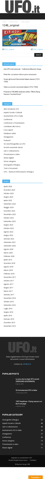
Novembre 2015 (10, 326)
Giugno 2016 (8, 312)
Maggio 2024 (9, 207)
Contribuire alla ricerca (12, 126)
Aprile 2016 (8, 315)
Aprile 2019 (8, 260)
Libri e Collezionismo (11, 151)
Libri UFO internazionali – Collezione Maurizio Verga (22, 69)
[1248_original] (19, 46)
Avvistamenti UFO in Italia (13, 116)
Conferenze (8, 119)
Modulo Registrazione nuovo (18, 460)
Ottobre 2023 (9, 218)
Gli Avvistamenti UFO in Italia (26, 390)
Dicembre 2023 (9, 211)
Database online (10, 133)
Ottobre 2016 (9, 301)
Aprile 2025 (8, 200)
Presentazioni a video (12, 154)
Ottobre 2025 (9, 193)
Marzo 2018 (8, 270)
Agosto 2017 (8, 284)
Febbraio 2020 (9, 256)
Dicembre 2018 (9, 263)
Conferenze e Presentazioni (14, 123)
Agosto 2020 (8, 249)
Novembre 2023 (10, 214)
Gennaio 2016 (9, 319)
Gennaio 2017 (9, 294)
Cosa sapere (8, 130)
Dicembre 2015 (9, 322)
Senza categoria (10, 161)
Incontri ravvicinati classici (13, 147)
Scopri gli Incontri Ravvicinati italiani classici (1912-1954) (22, 80)
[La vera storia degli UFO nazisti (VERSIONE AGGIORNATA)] (8, 382)
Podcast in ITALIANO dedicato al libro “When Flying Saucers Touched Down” (22, 93)
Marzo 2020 (8, 253)
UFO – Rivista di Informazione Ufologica (19, 172)
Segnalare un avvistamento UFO (21, 458)
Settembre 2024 (10, 204)
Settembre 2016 (10, 305)
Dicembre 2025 (9, 190)
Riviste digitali (9, 158)
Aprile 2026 (8, 186)
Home (4, 22)
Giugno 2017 (8, 287)
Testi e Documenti (11, 168)
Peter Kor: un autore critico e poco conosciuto (20, 74)
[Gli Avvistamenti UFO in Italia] (8, 393)
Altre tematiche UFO (11, 109)
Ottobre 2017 (9, 281)
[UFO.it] (22, 6)
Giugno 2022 (8, 235)
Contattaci (33, 460)
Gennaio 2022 (9, 239)
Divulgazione (8, 137)
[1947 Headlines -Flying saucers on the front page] (8, 404)
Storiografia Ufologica (12, 165)
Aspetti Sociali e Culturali (13, 112)
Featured (7, 140)
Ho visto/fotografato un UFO (14, 144)
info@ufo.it (27, 364)
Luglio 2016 (8, 308)
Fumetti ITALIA (13, 22)
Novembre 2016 (10, 298)
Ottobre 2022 (9, 228)
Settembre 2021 (10, 242)
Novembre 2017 (10, 277)
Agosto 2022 (8, 232)
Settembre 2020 (10, 246)
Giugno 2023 (8, 225)
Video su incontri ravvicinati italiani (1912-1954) (21, 87)
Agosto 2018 (8, 267)
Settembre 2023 (10, 221)
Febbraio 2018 (9, 274)
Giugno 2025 (8, 197)
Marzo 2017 (8, 291)
